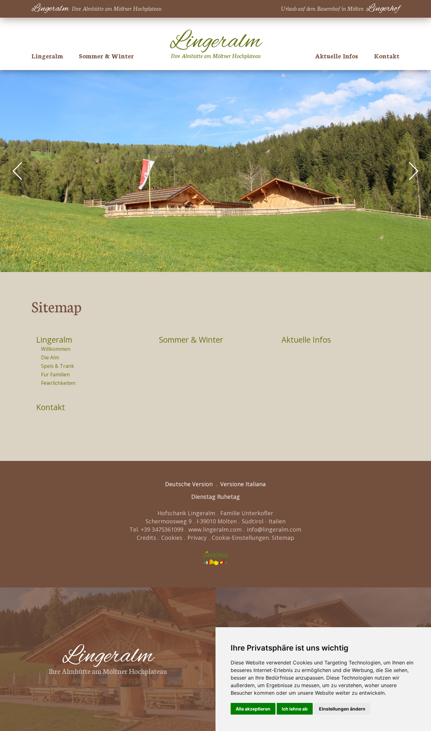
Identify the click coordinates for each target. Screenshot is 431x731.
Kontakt (386, 55)
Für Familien (55, 374)
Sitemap (283, 537)
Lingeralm (54, 339)
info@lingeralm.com (274, 529)
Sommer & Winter (106, 55)
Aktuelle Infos (336, 55)
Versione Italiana (243, 484)
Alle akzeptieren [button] (253, 708)
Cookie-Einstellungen (240, 537)
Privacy (197, 537)
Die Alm (50, 357)
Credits (146, 537)
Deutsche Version (189, 484)
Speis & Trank (57, 366)
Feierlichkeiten (58, 383)
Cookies (171, 537)
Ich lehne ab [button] (295, 708)
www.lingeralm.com (215, 529)
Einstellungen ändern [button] (342, 708)
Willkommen (55, 348)
